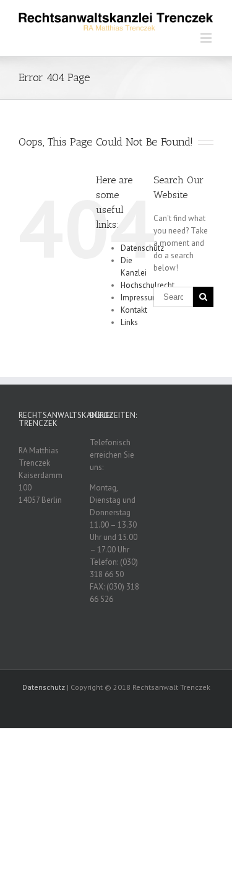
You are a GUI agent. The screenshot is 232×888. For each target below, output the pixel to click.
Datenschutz (142, 248)
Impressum (140, 297)
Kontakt (134, 310)
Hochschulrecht (147, 285)
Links (129, 322)
